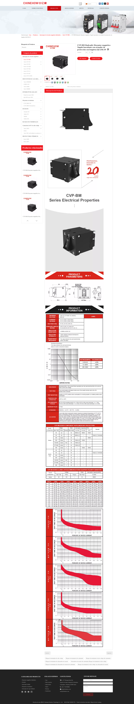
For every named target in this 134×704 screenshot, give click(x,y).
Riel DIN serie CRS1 (28, 97)
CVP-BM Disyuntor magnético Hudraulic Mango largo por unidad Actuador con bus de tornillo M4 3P (32, 216)
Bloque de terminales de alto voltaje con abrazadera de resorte (93, 664)
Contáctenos (48, 691)
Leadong (99, 702)
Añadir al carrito (96, 58)
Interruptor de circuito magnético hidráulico (33, 56)
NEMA (25, 116)
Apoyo (46, 686)
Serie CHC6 (26, 128)
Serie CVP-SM (27, 69)
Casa (46, 680)
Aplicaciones (48, 684)
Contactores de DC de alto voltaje (31, 125)
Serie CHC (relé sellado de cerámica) (32, 133)
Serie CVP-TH (27, 62)
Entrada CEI (26, 111)
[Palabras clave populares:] (80, 3)
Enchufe (24, 682)
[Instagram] (32, 692)
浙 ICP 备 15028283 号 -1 (70, 702)
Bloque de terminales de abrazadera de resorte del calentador (60, 664)
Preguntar (84, 58)
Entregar (88, 694)
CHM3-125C (26, 84)
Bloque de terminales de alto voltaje (54, 658)
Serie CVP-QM (27, 66)
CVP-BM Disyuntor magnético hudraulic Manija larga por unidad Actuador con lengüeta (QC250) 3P (32, 193)
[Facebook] (100, 3)
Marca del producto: (71, 86)
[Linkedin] (102, 3)
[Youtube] (108, 3)
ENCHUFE (25, 108)
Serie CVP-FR (27, 64)
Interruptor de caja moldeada (28, 688)
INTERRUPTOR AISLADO (30, 92)
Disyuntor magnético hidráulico (29, 680)
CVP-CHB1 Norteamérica (29, 105)
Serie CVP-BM (27, 59)
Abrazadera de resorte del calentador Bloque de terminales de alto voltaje (88, 661)
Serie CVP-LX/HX (28, 76)
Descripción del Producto (54, 90)
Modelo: (47, 86)
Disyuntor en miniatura (28, 100)
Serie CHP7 (26, 141)
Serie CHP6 (26, 139)
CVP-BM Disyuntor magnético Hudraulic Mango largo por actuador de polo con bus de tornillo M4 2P (32, 170)
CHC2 (25, 130)
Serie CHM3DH (27, 82)
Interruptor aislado (26, 684)
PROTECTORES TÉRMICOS (30, 136)
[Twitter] (105, 3)
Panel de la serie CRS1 (29, 95)
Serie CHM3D (27, 89)
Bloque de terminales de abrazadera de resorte (57, 661)
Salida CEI (26, 114)
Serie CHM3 (26, 86)
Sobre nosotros (48, 682)
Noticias (47, 688)
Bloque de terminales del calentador (74, 658)
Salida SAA (26, 118)
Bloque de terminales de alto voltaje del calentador (98, 658)
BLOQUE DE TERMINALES (30, 122)
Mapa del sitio (94, 702)
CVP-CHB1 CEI (27, 103)
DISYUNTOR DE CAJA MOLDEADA (33, 79)
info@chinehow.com (64, 691)
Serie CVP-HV (27, 73)
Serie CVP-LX (27, 71)
